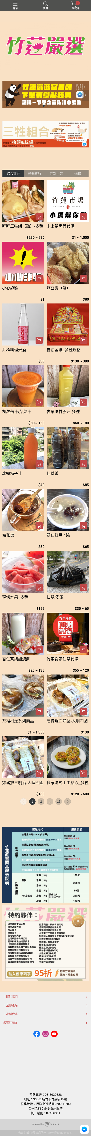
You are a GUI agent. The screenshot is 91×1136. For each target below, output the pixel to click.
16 (59, 801)
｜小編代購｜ (12, 1014)
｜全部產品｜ (12, 1005)
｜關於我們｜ (12, 996)
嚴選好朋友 (10, 1022)
